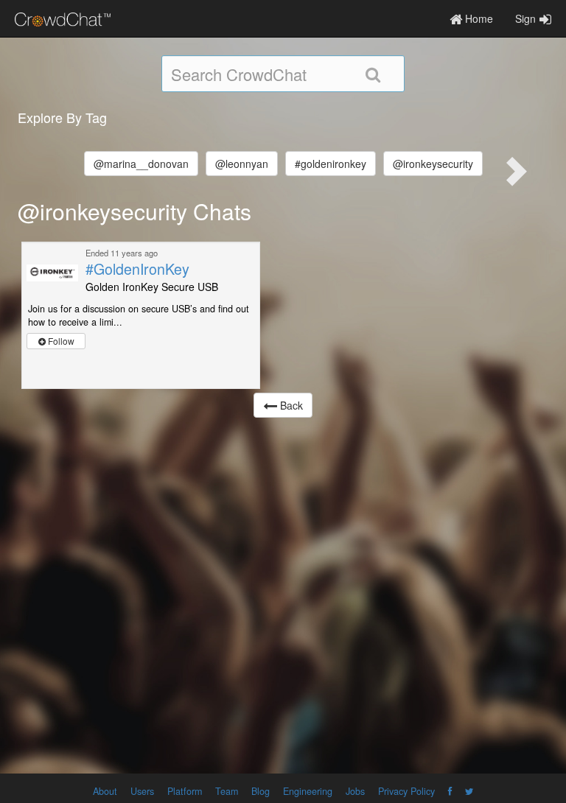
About (105, 791)
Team (226, 791)
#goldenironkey (330, 163)
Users (142, 791)
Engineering (307, 791)
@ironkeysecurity (433, 163)
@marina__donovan (141, 163)
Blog (260, 791)
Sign (525, 18)
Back (290, 405)
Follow (60, 340)
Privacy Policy (406, 791)
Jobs (355, 791)
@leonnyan (241, 163)
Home (477, 18)
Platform (184, 791)
